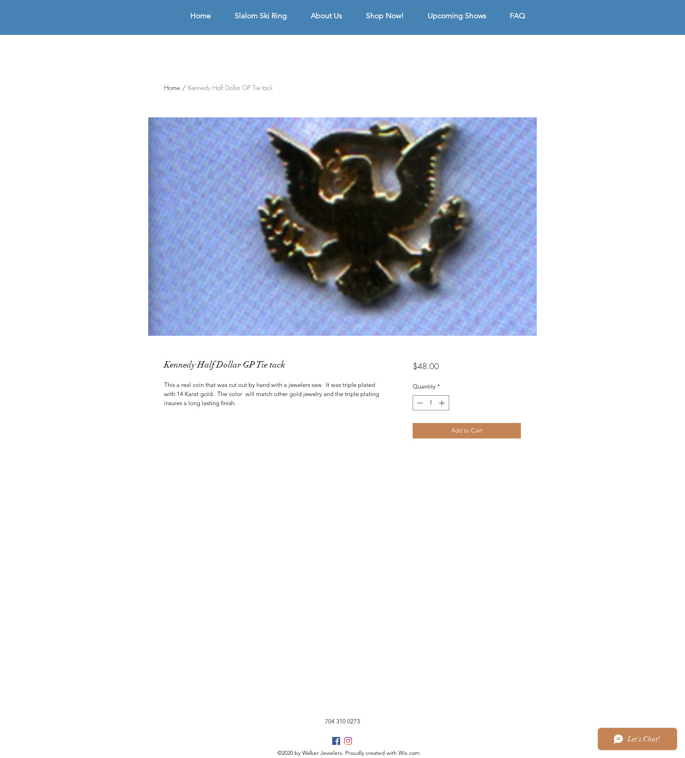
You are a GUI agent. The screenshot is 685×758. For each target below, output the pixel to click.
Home (172, 87)
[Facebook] (336, 741)
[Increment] (442, 403)
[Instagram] (348, 741)
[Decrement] (419, 403)
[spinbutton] (430, 403)
